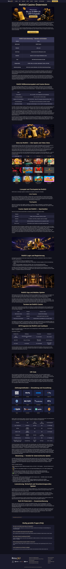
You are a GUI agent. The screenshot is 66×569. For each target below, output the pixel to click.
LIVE (27, 156)
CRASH (38, 156)
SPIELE (48, 156)
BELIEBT (16, 156)
